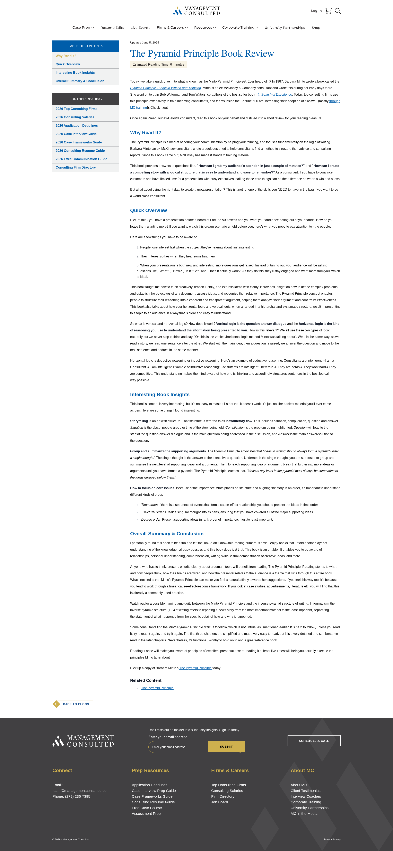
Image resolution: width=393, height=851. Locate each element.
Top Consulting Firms (228, 785)
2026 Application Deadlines (77, 125)
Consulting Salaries (227, 791)
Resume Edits (112, 28)
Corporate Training (306, 802)
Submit (226, 746)
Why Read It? (66, 56)
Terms (327, 839)
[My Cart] (328, 11)
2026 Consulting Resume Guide (80, 150)
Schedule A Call (314, 741)
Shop (316, 28)
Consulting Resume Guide (153, 802)
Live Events (140, 28)
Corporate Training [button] (238, 27)
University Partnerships (285, 28)
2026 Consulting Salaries (75, 117)
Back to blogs (76, 704)
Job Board (219, 802)
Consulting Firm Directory (76, 167)
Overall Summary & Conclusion (80, 81)
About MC (299, 785)
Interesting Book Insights (75, 72)
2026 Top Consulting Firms (76, 109)
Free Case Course (147, 808)
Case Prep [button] (81, 27)
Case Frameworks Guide (152, 796)
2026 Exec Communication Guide (81, 159)
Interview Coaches (306, 796)
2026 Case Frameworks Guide (79, 142)
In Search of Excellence (275, 94)
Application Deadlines (149, 785)
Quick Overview (68, 64)
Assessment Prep (146, 814)
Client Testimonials (306, 791)
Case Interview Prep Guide (154, 791)
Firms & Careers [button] (170, 27)
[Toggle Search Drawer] (338, 11)
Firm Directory (222, 796)
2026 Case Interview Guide (76, 134)
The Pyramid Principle (195, 668)
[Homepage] (196, 11)
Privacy (336, 839)
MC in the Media (304, 814)
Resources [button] (203, 27)
